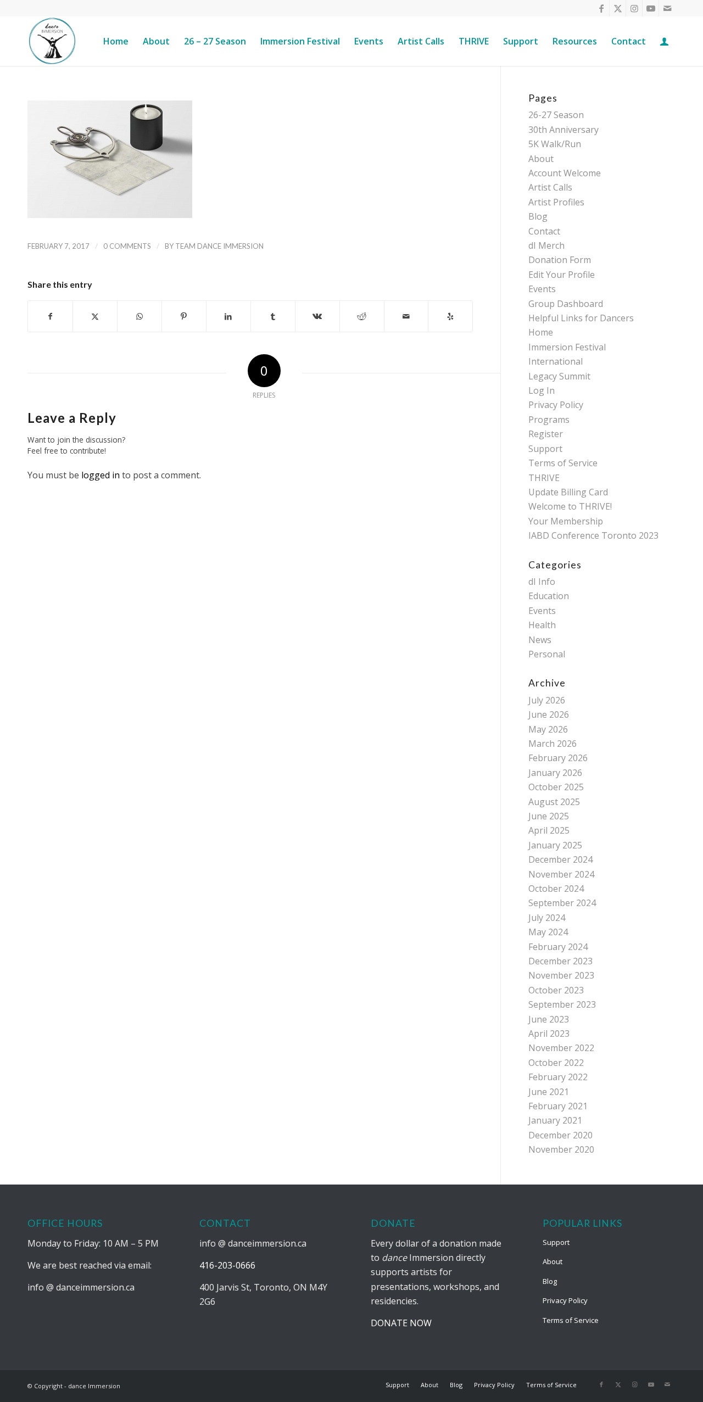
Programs (549, 420)
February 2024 (558, 947)
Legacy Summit (559, 376)
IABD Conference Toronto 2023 (593, 535)
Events (542, 289)
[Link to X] (618, 8)
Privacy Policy (555, 405)
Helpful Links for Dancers (581, 318)
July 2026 (546, 700)
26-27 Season (556, 115)
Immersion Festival (567, 347)
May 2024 (548, 932)
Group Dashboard (565, 304)
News (539, 640)
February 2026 (558, 758)
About (541, 159)
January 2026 (555, 773)
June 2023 (548, 1019)
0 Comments (127, 246)
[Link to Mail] (667, 8)
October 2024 (556, 888)
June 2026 (548, 714)
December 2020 (560, 1135)
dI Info (541, 582)
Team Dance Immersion (219, 246)
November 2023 (561, 975)
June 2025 (548, 816)
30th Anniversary (563, 130)
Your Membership (565, 521)
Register (545, 434)
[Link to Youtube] (651, 8)
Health (542, 625)
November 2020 (561, 1149)
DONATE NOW (401, 1323)
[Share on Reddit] (362, 316)
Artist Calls (550, 187)
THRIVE (544, 478)
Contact (544, 231)
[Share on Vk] (317, 316)
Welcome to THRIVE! (570, 506)
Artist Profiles (556, 202)
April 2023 (549, 1033)
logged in (100, 475)
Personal (546, 654)
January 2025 (555, 845)
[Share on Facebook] (50, 316)
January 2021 (555, 1120)
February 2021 (558, 1106)
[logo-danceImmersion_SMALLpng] (52, 41)
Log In (541, 390)
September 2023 (562, 1004)
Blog (538, 216)
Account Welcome (564, 173)
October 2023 (556, 990)
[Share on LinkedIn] (228, 316)
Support (545, 449)
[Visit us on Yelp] (450, 316)
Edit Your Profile (561, 275)
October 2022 (556, 1063)
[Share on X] (95, 316)
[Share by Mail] (406, 316)
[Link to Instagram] (634, 8)
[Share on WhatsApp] (139, 316)
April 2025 (549, 830)
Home (540, 332)
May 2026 (548, 729)
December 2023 (560, 961)
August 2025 (554, 802)
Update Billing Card (568, 492)
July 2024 (546, 918)
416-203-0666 (227, 1265)
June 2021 (548, 1092)
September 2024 (562, 903)
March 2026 (552, 744)
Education (548, 596)
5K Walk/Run (554, 144)
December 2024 (560, 859)
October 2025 (556, 787)
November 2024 (561, 874)
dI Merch (546, 245)
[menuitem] (116, 41)
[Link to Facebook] (601, 8)
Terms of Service (563, 463)
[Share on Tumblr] (273, 316)
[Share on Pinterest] (184, 316)
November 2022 (561, 1048)
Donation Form (559, 260)
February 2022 (558, 1077)
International (555, 361)
